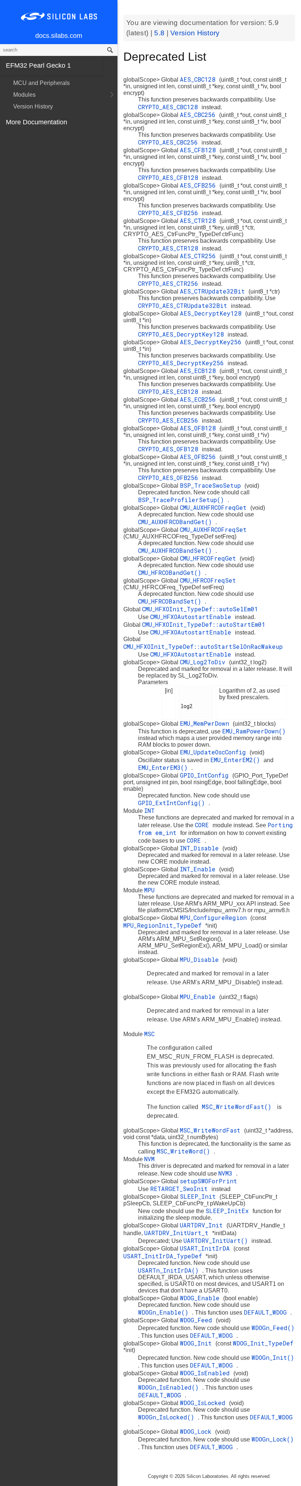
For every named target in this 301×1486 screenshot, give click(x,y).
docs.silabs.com (58, 35)
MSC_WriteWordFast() (238, 1106)
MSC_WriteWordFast (212, 1130)
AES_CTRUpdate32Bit (214, 291)
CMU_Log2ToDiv (204, 662)
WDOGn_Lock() (272, 1439)
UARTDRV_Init (203, 1225)
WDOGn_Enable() (165, 1312)
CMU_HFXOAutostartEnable (192, 617)
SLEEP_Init (200, 1196)
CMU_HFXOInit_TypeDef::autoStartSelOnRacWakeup (203, 646)
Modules (24, 95)
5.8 (160, 33)
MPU (149, 890)
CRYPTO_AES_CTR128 (170, 248)
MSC (149, 1034)
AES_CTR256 (200, 256)
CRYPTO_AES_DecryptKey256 (183, 363)
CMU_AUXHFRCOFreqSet (213, 529)
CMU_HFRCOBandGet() (171, 572)
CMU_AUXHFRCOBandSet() (176, 550)
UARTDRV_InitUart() (217, 1240)
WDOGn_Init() (272, 1357)
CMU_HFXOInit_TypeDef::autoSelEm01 (200, 609)
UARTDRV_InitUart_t (178, 1233)
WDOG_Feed (198, 1320)
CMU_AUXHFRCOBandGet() (176, 522)
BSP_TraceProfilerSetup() (183, 500)
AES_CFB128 (200, 150)
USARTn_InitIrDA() (170, 1270)
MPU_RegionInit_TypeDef (164, 925)
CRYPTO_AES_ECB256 (170, 420)
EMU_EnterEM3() (164, 767)
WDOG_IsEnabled (206, 1373)
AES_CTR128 (200, 220)
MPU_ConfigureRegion (215, 917)
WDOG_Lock (197, 1431)
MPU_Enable (199, 996)
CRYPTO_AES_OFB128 (170, 449)
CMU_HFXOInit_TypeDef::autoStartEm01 (203, 624)
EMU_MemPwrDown (206, 723)
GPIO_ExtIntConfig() (173, 803)
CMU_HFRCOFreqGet (210, 558)
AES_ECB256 (200, 399)
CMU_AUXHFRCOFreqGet (215, 507)
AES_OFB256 (200, 457)
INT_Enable (199, 869)
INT (149, 810)
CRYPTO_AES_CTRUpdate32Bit (184, 305)
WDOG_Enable (201, 1298)
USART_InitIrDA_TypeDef (164, 1256)
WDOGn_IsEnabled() (170, 1387)
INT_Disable (201, 848)
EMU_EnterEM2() (237, 760)
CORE (204, 825)
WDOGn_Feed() (272, 1328)
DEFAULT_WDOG (267, 1312)
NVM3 (227, 1173)
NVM (149, 1159)
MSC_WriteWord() (185, 1151)
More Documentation (36, 122)
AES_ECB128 (200, 370)
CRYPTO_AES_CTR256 (170, 283)
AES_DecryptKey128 (212, 313)
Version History (33, 106)
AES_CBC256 (199, 114)
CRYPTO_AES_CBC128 (170, 107)
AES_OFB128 (200, 428)
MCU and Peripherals (41, 83)
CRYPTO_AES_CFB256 (170, 213)
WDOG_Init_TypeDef (263, 1343)
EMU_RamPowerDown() (254, 731)
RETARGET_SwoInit (180, 1188)
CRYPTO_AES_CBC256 (170, 142)
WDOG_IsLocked (204, 1403)
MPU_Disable (201, 959)
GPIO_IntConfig (206, 775)
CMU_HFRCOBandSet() (171, 601)
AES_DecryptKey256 (212, 342)
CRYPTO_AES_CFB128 (170, 177)
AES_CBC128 (199, 79)
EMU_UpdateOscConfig (215, 752)
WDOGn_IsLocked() (168, 1417)
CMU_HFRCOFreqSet (208, 580)
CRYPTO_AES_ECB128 (170, 391)
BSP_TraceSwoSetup (212, 485)
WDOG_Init (197, 1343)
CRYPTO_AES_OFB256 (170, 477)
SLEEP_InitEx (229, 1211)
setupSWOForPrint (208, 1181)
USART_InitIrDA (206, 1248)
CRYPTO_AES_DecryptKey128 (183, 334)
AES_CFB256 (200, 185)
